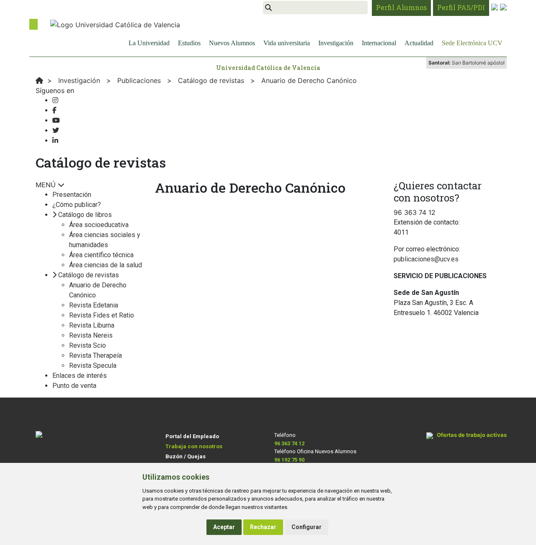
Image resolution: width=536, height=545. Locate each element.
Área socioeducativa (99, 225)
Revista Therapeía (95, 355)
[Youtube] (56, 120)
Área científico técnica (101, 255)
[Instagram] (55, 100)
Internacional (379, 42)
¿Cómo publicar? (76, 205)
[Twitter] (55, 130)
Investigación (335, 42)
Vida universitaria (286, 42)
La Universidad (149, 42)
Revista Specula (92, 365)
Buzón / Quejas (185, 456)
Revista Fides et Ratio (101, 315)
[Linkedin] (55, 141)
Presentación (71, 195)
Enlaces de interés (79, 376)
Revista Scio (87, 345)
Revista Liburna (91, 325)
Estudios (189, 42)
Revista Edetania (93, 305)
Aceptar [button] (224, 527)
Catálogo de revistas (88, 275)
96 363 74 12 (289, 443)
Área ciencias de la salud (105, 265)
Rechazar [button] (263, 527)
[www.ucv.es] (39, 80)
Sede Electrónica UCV (472, 42)
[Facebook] (54, 110)
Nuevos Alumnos (232, 42)
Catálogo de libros (85, 215)
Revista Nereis (91, 335)
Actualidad (419, 42)
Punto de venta (74, 386)
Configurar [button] (306, 527)
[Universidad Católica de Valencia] (115, 24)
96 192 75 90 (289, 460)
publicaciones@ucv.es (426, 259)
